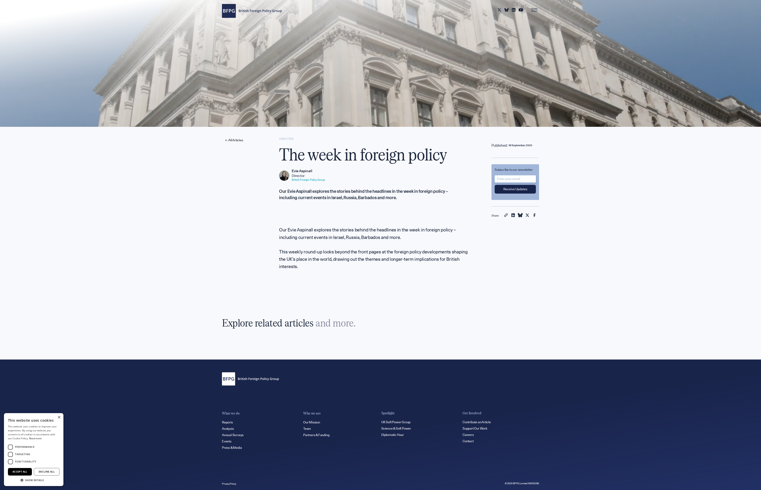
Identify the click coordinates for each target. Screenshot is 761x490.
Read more (35, 438)
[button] (33, 480)
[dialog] (33, 449)
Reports (227, 422)
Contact (468, 441)
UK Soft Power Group (395, 422)
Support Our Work (475, 428)
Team (307, 429)
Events (226, 441)
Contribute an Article (477, 422)
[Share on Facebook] (534, 216)
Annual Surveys (233, 435)
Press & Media (232, 448)
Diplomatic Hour (392, 435)
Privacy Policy (229, 483)
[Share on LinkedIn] (513, 216)
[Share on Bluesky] (520, 216)
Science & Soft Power (396, 428)
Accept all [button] (19, 471)
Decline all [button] (47, 471)
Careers (468, 435)
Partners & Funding (316, 435)
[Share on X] (527, 216)
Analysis (228, 429)
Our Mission (311, 422)
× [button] (58, 417)
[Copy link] (506, 216)
